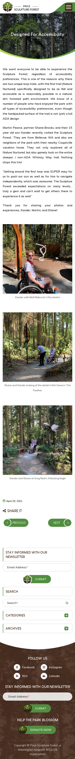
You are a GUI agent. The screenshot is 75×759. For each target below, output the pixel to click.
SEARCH (67, 603)
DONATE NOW (40, 730)
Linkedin (54, 676)
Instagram (55, 667)
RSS (25, 676)
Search (12, 603)
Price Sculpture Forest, (44, 745)
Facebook (28, 667)
